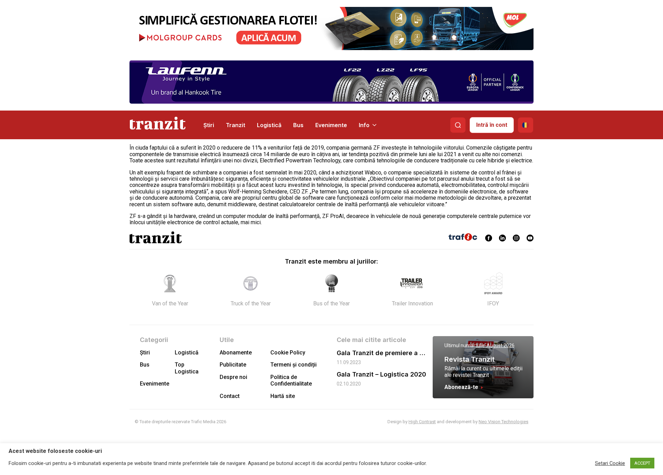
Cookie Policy (287, 352)
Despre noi (233, 377)
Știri (208, 125)
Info (364, 125)
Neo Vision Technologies (503, 421)
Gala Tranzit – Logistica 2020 (381, 374)
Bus (298, 125)
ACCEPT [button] (642, 463)
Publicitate (233, 364)
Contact (230, 396)
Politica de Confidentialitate (291, 380)
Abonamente (236, 352)
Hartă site (282, 396)
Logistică (269, 125)
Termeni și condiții (293, 364)
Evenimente (331, 125)
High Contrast (422, 421)
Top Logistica (187, 367)
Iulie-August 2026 (495, 345)
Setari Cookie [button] (610, 463)
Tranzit (235, 125)
